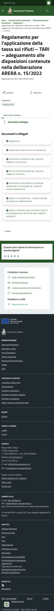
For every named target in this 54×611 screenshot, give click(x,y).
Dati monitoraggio (9, 598)
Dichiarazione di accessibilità (13, 556)
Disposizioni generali (40, 20)
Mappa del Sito (18, 601)
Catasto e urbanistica (10, 390)
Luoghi (4, 430)
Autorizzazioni (7, 386)
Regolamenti (18, 22)
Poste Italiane (7, 544)
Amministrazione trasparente (19, 20)
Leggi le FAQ (7, 563)
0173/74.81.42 (15, 457)
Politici (4, 364)
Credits (46, 598)
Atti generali (6, 22)
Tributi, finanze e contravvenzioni (15, 402)
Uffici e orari (6, 482)
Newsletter (6, 588)
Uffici (4, 368)
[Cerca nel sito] (46, 11)
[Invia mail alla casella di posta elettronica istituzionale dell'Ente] (19, 464)
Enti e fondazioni (8, 352)
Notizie (4, 416)
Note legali (6, 552)
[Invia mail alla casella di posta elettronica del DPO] (14, 500)
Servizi (29, 598)
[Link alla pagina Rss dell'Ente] (3, 585)
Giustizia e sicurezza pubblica (13, 394)
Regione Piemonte (9, 3)
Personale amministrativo (12, 360)
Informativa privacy (10, 548)
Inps (3, 536)
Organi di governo (9, 356)
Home (4, 20)
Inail (3, 540)
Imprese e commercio (10, 398)
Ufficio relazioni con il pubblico (14, 478)
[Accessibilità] (7, 604)
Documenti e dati (9, 348)
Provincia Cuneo (8, 532)
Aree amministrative (10, 344)
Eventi (4, 434)
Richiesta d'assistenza (11, 572)
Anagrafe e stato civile (11, 382)
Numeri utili (6, 486)
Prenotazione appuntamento (13, 569)
